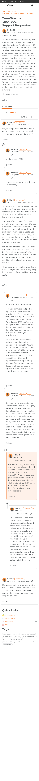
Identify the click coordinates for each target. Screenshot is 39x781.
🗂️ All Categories (8, 615)
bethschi (11, 30)
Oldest (12, 112)
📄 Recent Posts (8, 618)
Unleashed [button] (7, 644)
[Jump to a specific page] (35, 117)
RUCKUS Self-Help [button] (10, 634)
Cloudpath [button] (7, 636)
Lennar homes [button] (29, 642)
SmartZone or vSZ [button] (27, 634)
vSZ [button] (5, 639)
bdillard (10, 122)
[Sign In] (36, 5)
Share (5, 100)
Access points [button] (16, 639)
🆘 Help (5, 625)
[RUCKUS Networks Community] (9, 5)
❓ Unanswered (19, 622)
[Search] (32, 5)
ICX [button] (17, 636)
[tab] (7, 107)
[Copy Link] (32, 32)
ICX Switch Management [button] (12, 642)
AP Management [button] (29, 636)
